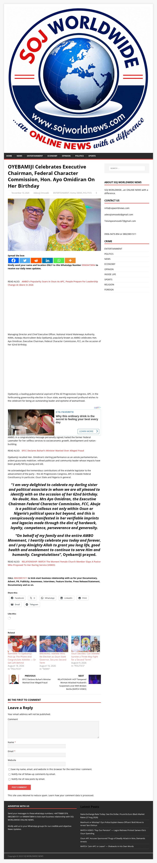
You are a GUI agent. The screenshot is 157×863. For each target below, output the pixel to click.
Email (11, 751)
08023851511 (20, 578)
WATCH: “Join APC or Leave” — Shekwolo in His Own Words (107, 846)
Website (12, 760)
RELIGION (109, 284)
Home (9, 156)
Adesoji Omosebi (41, 192)
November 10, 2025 (20, 192)
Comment (13, 719)
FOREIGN (109, 289)
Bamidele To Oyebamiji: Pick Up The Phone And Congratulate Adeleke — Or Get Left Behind (22, 658)
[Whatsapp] (59, 260)
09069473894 (88, 265)
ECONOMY (52, 156)
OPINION (66, 156)
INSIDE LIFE (110, 274)
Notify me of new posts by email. (28, 779)
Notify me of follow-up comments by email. (33, 774)
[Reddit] (36, 260)
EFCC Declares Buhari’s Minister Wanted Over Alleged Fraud (53, 450)
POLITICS (79, 156)
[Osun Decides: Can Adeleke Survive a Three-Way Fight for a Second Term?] (85, 644)
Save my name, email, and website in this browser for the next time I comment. (51, 769)
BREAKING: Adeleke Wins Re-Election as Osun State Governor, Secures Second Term (53, 658)
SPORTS (108, 279)
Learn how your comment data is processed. (71, 795)
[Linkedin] (47, 260)
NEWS (19, 156)
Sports (92, 156)
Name (11, 742)
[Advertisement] (54, 311)
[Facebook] (13, 260)
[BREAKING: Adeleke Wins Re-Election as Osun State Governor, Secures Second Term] (54, 644)
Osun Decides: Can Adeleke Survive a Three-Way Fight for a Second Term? (85, 656)
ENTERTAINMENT (35, 156)
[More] (70, 260)
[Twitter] (24, 260)
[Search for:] (127, 168)
